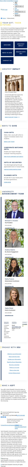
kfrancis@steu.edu (9, 286)
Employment (13, 425)
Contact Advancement (14, 373)
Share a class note (14, 370)
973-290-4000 (21, 415)
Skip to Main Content (5, 1)
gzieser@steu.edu (9, 315)
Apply (16, 4)
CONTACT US (7, 60)
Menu (17, 15)
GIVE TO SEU (18, 6)
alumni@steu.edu (16, 327)
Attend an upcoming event (14, 354)
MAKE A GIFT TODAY (9, 141)
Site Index (20, 427)
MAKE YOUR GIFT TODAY (11, 117)
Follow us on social (14, 367)
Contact (3, 425)
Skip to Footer (14, 1)
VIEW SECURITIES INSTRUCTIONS (12, 169)
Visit (16, 8)
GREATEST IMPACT (20, 44)
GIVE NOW (7, 45)
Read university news (14, 356)
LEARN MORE (7, 182)
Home (4, 18)
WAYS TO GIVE (7, 52)
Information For (19, 11)
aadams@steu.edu (9, 257)
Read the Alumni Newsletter (14, 362)
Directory (7, 425)
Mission (17, 10)
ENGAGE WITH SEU (21, 52)
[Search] (16, 3)
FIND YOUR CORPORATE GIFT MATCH (13, 156)
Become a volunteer (14, 365)
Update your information (14, 359)
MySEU (16, 13)
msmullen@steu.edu (10, 228)
